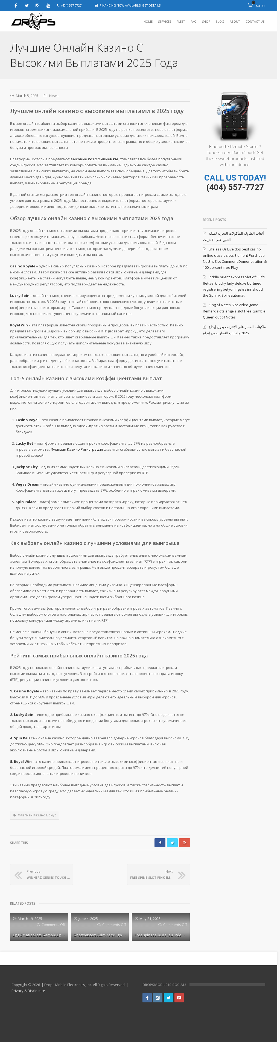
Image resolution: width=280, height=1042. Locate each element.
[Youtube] (48, 5)
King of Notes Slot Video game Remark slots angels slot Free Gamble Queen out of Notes (234, 311)
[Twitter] (26, 5)
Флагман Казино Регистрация (77, 449)
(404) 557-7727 (235, 187)
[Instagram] (37, 5)
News (54, 95)
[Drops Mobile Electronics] (45, 21)
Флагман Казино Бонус (37, 815)
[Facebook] (15, 5)
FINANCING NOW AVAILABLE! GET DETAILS (130, 5)
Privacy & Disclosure (28, 990)
